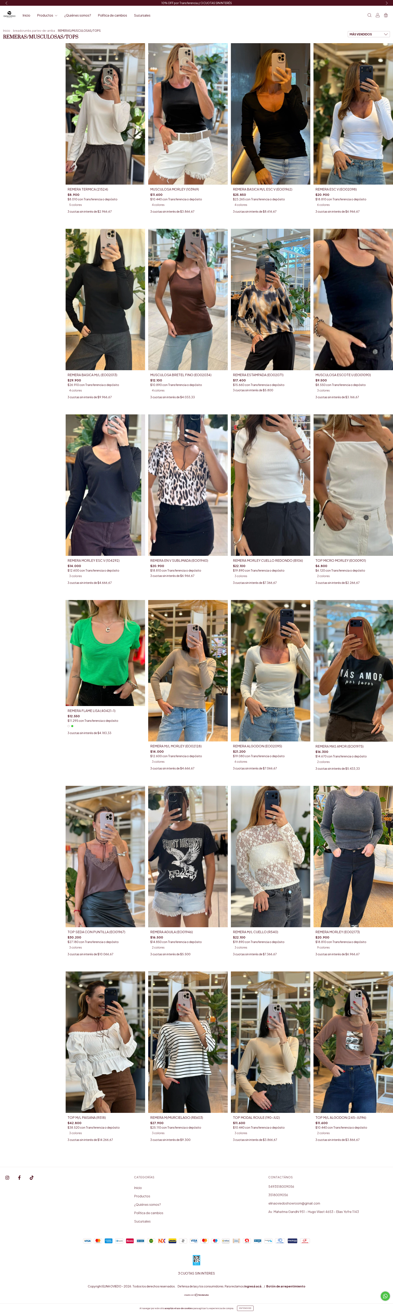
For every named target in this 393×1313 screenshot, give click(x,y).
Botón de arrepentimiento (285, 1286)
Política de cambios (112, 15)
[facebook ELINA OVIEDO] (19, 1177)
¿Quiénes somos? (77, 15)
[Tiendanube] (196, 1295)
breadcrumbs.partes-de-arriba (34, 30)
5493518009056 (281, 1186)
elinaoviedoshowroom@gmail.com (294, 1203)
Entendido (245, 1308)
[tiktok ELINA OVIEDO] (31, 1177)
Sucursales (142, 15)
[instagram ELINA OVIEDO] (7, 1177)
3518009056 (278, 1195)
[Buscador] (369, 15)
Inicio (26, 15)
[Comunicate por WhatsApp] (385, 1296)
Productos (45, 15)
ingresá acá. (253, 1286)
